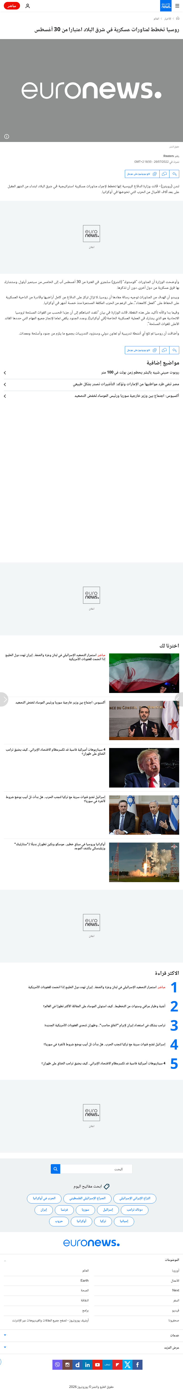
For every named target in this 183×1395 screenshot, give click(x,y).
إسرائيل (108, 1210)
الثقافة (85, 1301)
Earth (85, 1281)
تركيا (103, 1221)
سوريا (85, 1210)
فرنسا (64, 1210)
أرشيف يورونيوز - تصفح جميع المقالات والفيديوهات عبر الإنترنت (50, 1321)
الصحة (85, 1291)
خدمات (174, 1336)
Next (175, 1291)
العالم (156, 19)
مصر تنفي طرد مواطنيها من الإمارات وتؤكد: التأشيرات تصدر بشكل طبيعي (126, 384)
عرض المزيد (171, 1348)
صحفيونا (173, 1321)
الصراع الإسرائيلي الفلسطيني (87, 1198)
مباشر (12, 6)
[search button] (55, 1169)
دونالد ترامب (134, 1210)
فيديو (175, 1311)
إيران (44, 1210)
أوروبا (175, 1271)
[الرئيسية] (177, 19)
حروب (59, 1221)
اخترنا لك (169, 646)
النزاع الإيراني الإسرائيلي (134, 1198)
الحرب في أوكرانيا (44, 1198)
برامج (85, 1311)
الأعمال (175, 1281)
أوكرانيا (81, 1221)
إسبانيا (124, 1221)
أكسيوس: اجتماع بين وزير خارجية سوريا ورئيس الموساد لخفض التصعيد (127, 396)
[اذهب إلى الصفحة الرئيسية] (166, 5)
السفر (176, 1301)
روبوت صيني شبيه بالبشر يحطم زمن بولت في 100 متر (140, 372)
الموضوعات (172, 1260)
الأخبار (167, 19)
